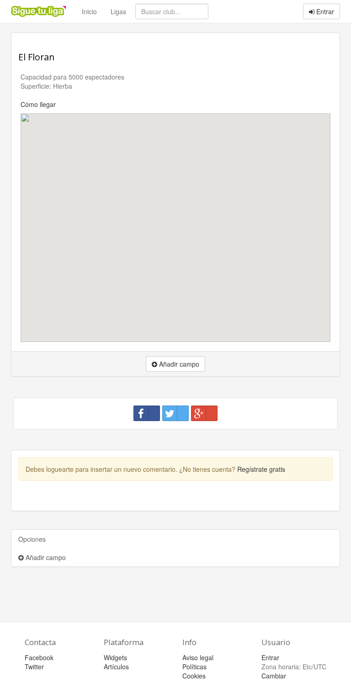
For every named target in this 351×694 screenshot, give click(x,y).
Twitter (34, 666)
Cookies (194, 675)
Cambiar (273, 675)
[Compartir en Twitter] (175, 413)
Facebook (39, 657)
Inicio (89, 11)
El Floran (36, 57)
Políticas (194, 666)
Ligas (118, 11)
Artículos (116, 666)
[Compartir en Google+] (204, 413)
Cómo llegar (38, 104)
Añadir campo (45, 557)
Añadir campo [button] (178, 363)
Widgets (115, 657)
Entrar (324, 11)
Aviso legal (197, 657)
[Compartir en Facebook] (146, 413)
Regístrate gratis (261, 469)
